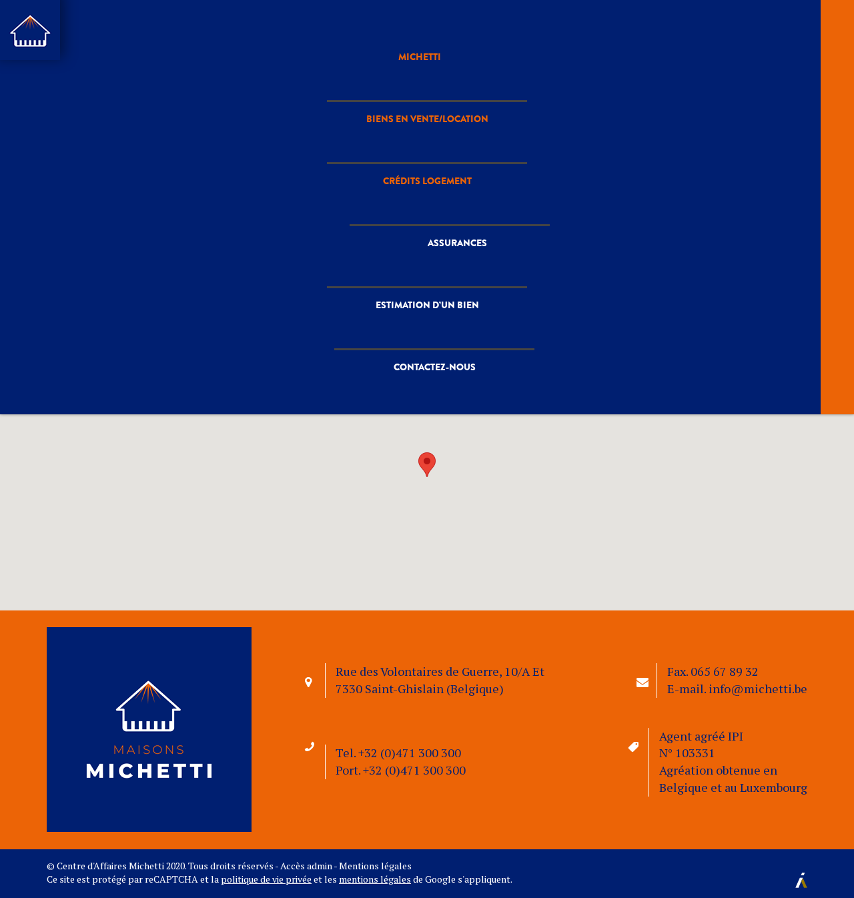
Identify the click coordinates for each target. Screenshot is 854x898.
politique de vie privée (266, 879)
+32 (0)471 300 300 (409, 753)
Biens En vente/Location (427, 102)
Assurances (457, 239)
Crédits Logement (427, 170)
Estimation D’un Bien (427, 308)
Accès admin (306, 865)
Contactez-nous (435, 377)
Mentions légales (375, 865)
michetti (427, 46)
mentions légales (375, 879)
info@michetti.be (758, 689)
